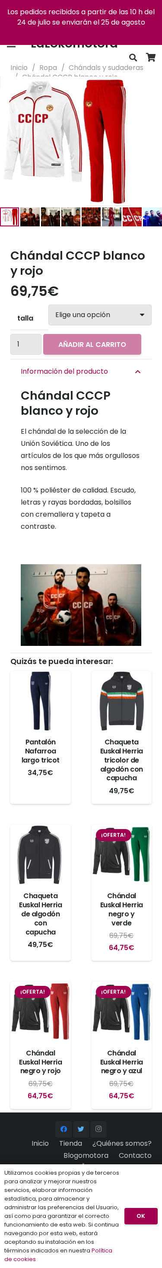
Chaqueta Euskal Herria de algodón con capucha (40, 914)
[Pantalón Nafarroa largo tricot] (40, 701)
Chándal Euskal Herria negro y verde (121, 909)
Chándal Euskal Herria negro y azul (121, 1062)
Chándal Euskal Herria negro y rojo (40, 1062)
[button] (148, 90)
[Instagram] (98, 1129)
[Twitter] (81, 1129)
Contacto (135, 1155)
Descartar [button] (81, 33)
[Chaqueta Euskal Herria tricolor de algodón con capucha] (122, 701)
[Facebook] (63, 1129)
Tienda (70, 1143)
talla (25, 318)
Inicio (19, 68)
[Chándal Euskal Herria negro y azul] (122, 1012)
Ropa (48, 68)
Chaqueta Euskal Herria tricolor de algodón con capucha (121, 760)
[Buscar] (133, 57)
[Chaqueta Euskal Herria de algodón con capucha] (40, 855)
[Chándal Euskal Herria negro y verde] (122, 855)
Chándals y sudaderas (106, 68)
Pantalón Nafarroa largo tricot (41, 751)
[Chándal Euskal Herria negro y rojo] (40, 1012)
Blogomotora (86, 1155)
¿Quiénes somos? (122, 1143)
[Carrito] (151, 57)
